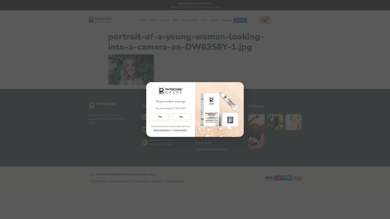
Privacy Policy (180, 130)
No (181, 116)
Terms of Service (161, 130)
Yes (160, 116)
